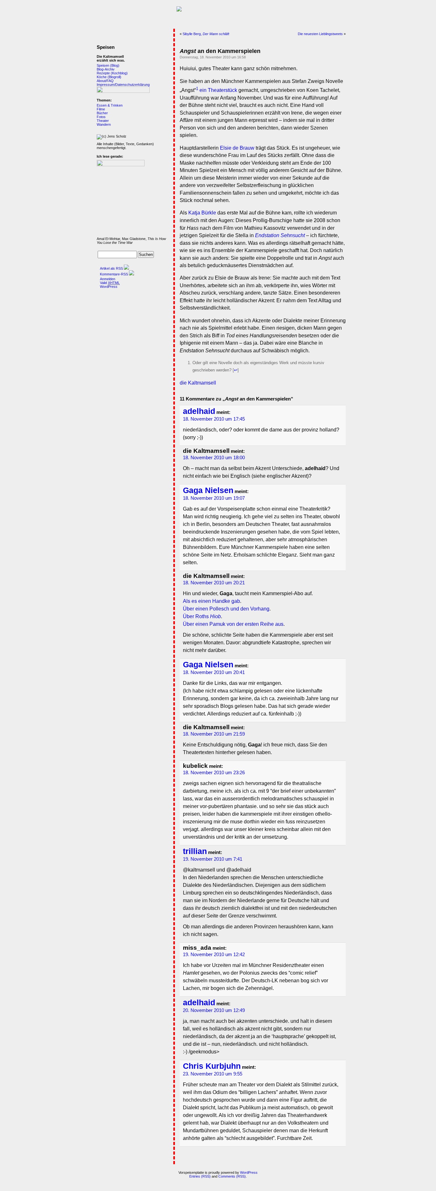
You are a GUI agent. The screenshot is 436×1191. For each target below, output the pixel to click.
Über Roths (202, 616)
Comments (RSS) (232, 1176)
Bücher (102, 113)
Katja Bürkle (202, 212)
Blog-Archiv (106, 69)
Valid (110, 283)
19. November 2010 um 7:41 (212, 859)
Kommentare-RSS (114, 274)
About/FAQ (105, 81)
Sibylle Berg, (206, 34)
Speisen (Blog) (108, 65)
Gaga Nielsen (208, 490)
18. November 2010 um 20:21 (214, 582)
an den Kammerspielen (220, 51)
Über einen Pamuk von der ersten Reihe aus (233, 624)
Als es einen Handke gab (211, 601)
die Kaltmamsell (198, 383)
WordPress (108, 286)
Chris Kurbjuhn (212, 1066)
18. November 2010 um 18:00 (214, 457)
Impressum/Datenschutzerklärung (123, 84)
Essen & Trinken (110, 105)
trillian (195, 851)
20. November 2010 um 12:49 (214, 1010)
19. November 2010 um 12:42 (214, 954)
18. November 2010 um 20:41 (214, 672)
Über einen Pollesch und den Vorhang (226, 608)
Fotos (101, 117)
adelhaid (199, 411)
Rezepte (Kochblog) (112, 73)
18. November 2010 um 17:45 (214, 419)
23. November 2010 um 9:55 (212, 1073)
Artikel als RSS (111, 268)
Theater (103, 121)
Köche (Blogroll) (109, 77)
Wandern (104, 124)
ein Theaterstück (218, 90)
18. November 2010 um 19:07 (214, 498)
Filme (101, 109)
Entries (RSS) (200, 1176)
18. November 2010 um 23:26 (214, 772)
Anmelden (107, 279)
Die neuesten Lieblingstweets (320, 34)
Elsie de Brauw (237, 148)
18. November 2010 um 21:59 (214, 734)
